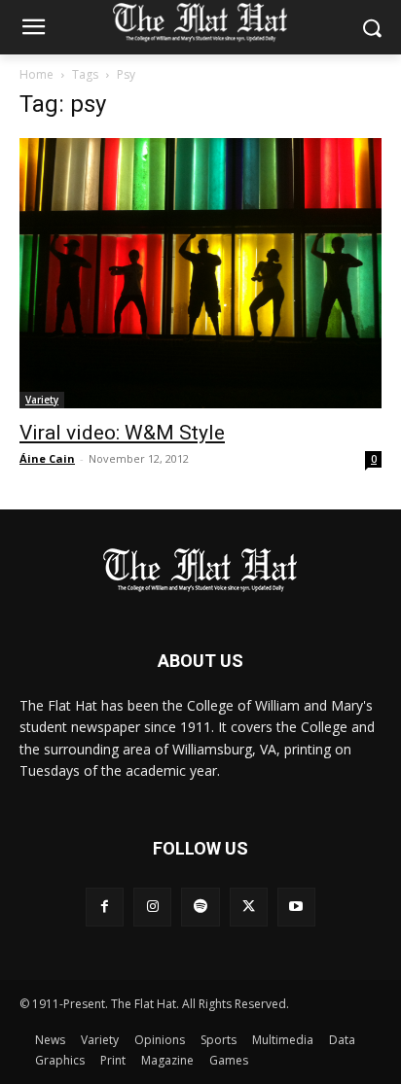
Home (36, 74)
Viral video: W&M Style (122, 432)
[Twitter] (249, 907)
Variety (41, 399)
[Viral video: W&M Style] (200, 273)
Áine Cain (47, 458)
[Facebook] (105, 907)
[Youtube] (296, 907)
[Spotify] (200, 907)
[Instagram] (152, 907)
